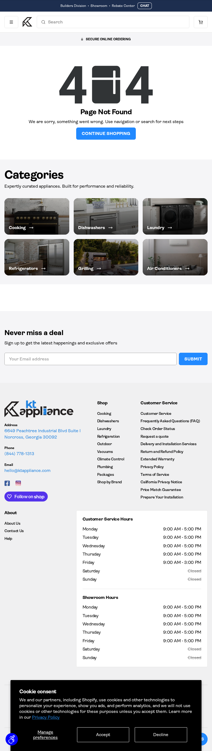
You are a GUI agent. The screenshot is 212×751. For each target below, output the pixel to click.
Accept (103, 734)
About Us (12, 523)
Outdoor (104, 444)
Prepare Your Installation (162, 497)
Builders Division (73, 6)
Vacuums (105, 451)
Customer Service (156, 413)
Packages (105, 474)
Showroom (99, 6)
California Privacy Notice (161, 482)
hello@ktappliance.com (27, 470)
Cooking (104, 413)
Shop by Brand (109, 482)
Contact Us (14, 531)
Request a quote (155, 436)
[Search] (43, 22)
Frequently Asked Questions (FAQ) (170, 421)
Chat (144, 6)
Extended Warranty (157, 459)
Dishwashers (108, 421)
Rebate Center (123, 6)
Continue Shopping (106, 133)
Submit (193, 359)
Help (8, 538)
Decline (160, 734)
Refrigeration (108, 436)
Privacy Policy (46, 717)
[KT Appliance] (27, 22)
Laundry (104, 428)
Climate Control (110, 459)
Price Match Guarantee (161, 489)
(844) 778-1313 (19, 453)
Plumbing (105, 467)
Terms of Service (155, 474)
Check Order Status (158, 428)
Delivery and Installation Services (168, 444)
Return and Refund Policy (162, 451)
